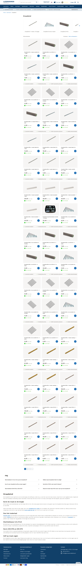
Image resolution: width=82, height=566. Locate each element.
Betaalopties (6, 551)
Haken (42, 551)
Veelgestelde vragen (24, 555)
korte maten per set (29, 510)
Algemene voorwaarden (71, 564)
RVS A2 (9, 517)
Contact (5, 558)
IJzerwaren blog (24, 558)
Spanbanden (43, 555)
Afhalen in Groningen (25, 551)
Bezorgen (6, 549)
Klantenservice (46, 1)
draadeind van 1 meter (34, 508)
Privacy (57, 564)
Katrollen (43, 558)
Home (4, 12)
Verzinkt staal (6, 515)
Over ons (22, 549)
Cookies (62, 564)
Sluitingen (43, 553)
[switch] (55, 2)
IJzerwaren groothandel (25, 553)
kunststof (70, 517)
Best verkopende (73, 36)
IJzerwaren (8, 12)
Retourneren (6, 555)
